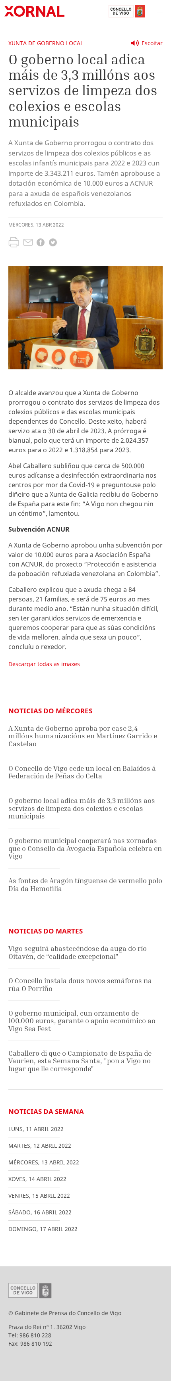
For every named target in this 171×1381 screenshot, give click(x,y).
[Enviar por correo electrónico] (28, 243)
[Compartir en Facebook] (41, 243)
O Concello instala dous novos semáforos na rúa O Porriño (80, 984)
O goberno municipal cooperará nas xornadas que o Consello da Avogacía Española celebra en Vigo (85, 848)
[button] (160, 11)
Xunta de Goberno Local (45, 43)
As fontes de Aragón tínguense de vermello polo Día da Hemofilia (85, 884)
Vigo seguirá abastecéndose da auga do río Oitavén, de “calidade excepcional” (77, 952)
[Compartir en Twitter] (53, 243)
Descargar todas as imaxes (44, 664)
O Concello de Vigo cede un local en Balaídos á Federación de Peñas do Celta (82, 772)
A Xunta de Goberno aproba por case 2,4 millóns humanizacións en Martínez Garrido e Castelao (82, 736)
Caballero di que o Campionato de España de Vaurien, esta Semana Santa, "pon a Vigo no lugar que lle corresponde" (80, 1061)
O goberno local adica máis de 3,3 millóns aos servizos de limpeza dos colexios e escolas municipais (81, 808)
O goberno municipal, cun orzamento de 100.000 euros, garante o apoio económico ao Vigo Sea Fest (81, 1021)
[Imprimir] (13, 243)
